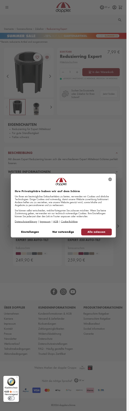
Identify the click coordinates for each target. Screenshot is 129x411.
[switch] (11, 398)
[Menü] (17, 378)
